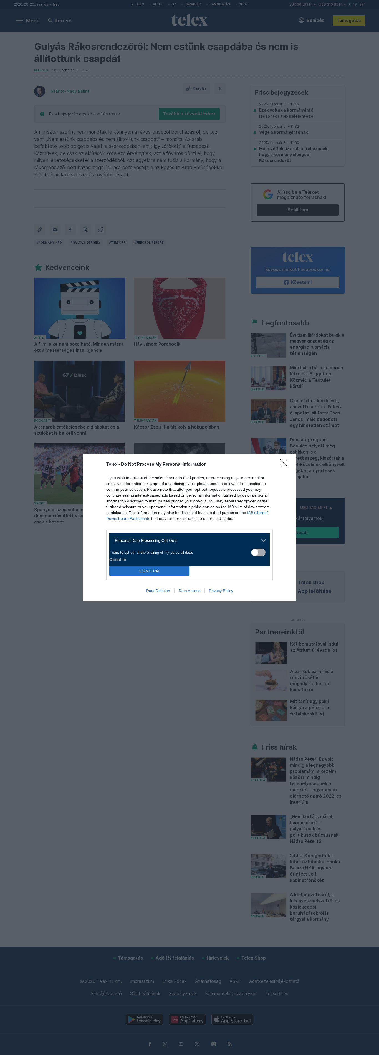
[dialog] (189, 527)
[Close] (285, 464)
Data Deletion (158, 590)
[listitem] (187, 540)
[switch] (258, 552)
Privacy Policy (221, 590)
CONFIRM (149, 571)
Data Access (189, 590)
